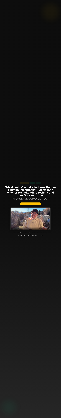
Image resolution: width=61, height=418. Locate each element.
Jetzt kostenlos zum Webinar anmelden (30, 203)
